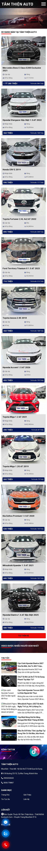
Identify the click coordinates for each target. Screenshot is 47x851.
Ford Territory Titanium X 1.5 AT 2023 (21, 268)
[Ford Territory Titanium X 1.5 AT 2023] (23, 251)
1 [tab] (22, 25)
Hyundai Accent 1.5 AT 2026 (16, 367)
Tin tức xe (5, 799)
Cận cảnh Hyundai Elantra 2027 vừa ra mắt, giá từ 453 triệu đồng (30, 664)
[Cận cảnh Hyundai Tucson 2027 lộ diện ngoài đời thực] (9, 694)
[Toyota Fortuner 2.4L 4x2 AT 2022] (23, 201)
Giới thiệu (27, 795)
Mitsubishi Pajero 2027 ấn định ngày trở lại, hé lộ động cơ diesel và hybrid (30, 705)
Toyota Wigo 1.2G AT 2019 (16, 466)
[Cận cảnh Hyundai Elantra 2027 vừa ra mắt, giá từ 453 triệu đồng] (9, 667)
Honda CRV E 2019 (12, 169)
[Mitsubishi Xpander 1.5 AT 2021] (23, 548)
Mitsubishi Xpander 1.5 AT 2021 (18, 565)
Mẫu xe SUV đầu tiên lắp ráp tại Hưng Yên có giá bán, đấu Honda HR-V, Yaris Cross (31, 732)
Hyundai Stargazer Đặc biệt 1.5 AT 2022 (22, 120)
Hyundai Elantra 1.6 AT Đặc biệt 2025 (21, 615)
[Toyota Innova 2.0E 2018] (23, 300)
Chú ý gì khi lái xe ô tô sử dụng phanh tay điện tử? (31, 678)
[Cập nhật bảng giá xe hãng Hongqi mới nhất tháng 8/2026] (9, 721)
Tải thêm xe (23, 636)
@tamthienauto (7, 755)
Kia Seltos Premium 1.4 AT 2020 (18, 516)
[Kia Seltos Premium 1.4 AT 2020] (23, 498)
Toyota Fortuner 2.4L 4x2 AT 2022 (19, 219)
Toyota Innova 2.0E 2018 (15, 318)
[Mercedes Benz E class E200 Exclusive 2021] (23, 50)
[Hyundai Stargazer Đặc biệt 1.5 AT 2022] (23, 102)
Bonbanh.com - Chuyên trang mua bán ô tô (18, 817)
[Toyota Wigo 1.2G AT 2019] (23, 449)
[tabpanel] (23, 14)
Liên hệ (26, 799)
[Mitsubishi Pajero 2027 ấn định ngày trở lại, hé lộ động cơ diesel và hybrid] (9, 707)
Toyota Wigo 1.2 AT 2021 (15, 417)
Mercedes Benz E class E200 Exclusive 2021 (22, 69)
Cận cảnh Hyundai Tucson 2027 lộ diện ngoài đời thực (31, 691)
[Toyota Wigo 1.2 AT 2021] (23, 399)
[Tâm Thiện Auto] (21, 4)
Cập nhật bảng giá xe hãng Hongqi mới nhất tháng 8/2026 (30, 718)
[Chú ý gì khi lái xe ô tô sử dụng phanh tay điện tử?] (9, 681)
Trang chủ (5, 795)
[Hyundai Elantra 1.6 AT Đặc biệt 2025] (23, 597)
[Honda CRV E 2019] (23, 152)
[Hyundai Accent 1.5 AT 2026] (23, 350)
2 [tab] (25, 25)
